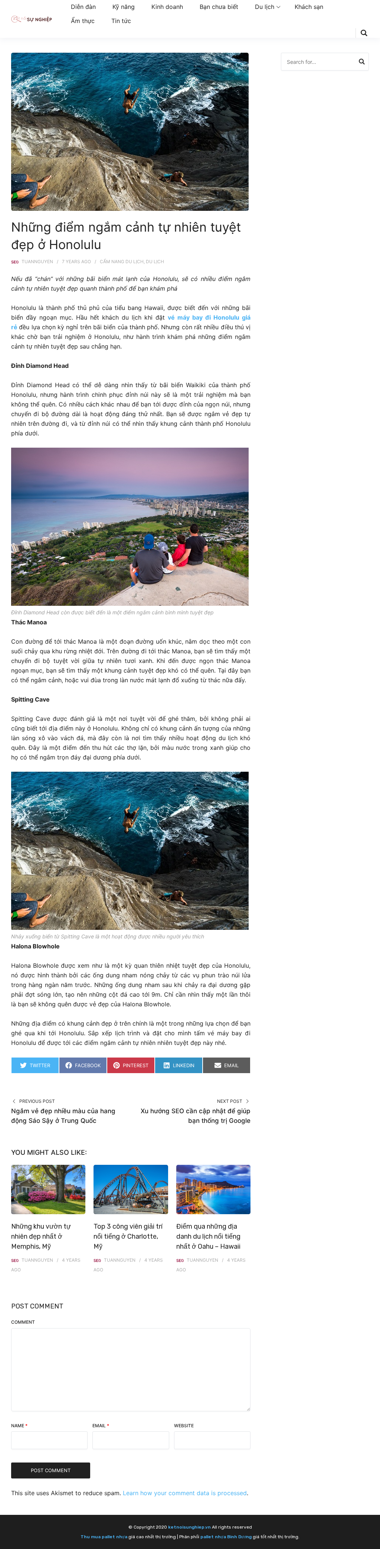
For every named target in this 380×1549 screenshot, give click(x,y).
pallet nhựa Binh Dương (226, 1536)
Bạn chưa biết (219, 6)
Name (19, 1425)
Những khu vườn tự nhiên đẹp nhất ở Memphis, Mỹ (41, 1236)
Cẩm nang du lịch (122, 261)
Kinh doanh (167, 6)
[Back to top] (372, 1541)
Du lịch (264, 6)
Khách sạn (309, 6)
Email (100, 1425)
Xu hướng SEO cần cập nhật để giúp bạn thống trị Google (195, 1115)
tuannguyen (37, 261)
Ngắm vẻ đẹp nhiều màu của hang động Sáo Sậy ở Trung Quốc (63, 1115)
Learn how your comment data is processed (185, 1493)
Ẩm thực (83, 20)
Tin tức (121, 20)
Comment (23, 1322)
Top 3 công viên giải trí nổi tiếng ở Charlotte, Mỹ (128, 1236)
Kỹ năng (123, 6)
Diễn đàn (83, 6)
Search (362, 63)
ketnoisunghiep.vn (189, 1527)
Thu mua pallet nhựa (104, 1536)
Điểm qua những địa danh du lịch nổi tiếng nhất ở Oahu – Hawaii (208, 1236)
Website (184, 1425)
